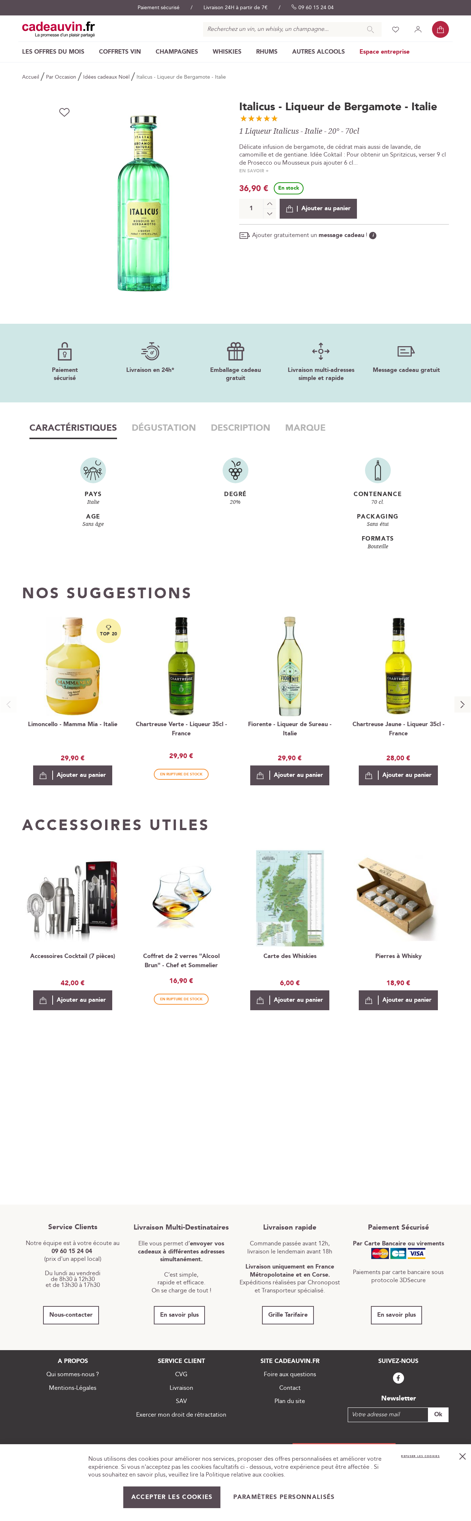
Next (462, 704)
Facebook (398, 1378)
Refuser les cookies (420, 1456)
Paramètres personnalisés (283, 1497)
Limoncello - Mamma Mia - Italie (72, 724)
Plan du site (290, 1401)
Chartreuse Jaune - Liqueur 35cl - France (399, 729)
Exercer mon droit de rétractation (181, 1415)
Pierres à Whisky (398, 956)
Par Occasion (62, 77)
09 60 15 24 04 (316, 8)
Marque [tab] (305, 428)
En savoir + (254, 171)
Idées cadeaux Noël (107, 77)
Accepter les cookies (172, 1497)
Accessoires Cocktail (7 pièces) (72, 956)
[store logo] (58, 29)
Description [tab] (240, 428)
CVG (181, 1374)
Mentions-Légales (72, 1388)
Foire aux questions (290, 1374)
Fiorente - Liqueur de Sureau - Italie (290, 729)
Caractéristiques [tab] (73, 428)
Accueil (31, 77)
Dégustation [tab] (164, 428)
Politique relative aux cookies (245, 1474)
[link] (53, 52)
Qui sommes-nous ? (72, 1374)
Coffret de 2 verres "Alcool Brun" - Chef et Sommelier (181, 961)
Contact (290, 1388)
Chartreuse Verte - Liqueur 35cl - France (181, 729)
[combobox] (292, 29)
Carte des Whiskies (289, 956)
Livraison (181, 1388)
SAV (181, 1401)
